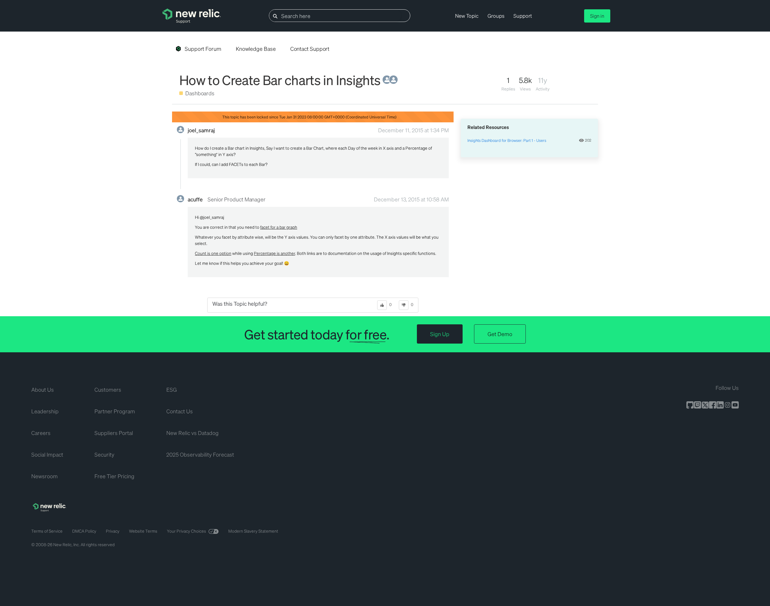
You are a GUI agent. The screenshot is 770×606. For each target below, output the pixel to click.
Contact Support (310, 48)
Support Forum (203, 48)
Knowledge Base (256, 48)
